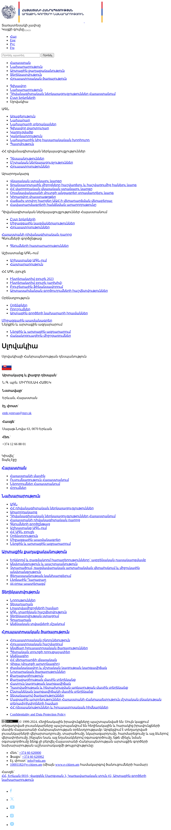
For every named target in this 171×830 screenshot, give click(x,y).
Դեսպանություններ (27, 158)
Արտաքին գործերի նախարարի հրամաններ (49, 313)
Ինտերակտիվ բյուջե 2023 (32, 279)
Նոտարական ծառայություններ (37, 671)
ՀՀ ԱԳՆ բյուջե (22, 532)
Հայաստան (20, 63)
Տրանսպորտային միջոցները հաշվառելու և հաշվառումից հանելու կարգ (73, 185)
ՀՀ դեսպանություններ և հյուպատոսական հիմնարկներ (59, 707)
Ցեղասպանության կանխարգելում (40, 576)
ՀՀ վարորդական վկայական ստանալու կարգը (51, 189)
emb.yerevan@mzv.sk (16, 413)
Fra (12, 48)
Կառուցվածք (21, 132)
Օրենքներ (18, 305)
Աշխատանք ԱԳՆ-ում (28, 260)
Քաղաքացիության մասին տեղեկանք (43, 679)
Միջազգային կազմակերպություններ (42, 223)
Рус (12, 44)
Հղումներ (18, 488)
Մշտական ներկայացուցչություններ (41, 162)
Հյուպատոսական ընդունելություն (40, 640)
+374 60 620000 (30, 752)
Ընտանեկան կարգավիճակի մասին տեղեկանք (51, 691)
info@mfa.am (36, 760)
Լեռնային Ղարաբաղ (28, 579)
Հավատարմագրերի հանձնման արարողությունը (53, 204)
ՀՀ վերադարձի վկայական (33, 660)
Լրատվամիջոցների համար (34, 608)
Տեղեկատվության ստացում (34, 616)
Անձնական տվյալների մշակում (37, 624)
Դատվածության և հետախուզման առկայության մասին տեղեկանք (69, 687)
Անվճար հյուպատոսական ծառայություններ (49, 648)
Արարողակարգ (23, 512)
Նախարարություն (26, 66)
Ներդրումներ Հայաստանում (35, 484)
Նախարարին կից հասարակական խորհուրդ (50, 140)
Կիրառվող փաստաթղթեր (33, 197)
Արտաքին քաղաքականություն (37, 70)
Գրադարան (20, 620)
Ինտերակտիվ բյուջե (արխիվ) (36, 283)
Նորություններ (22, 600)
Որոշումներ (20, 309)
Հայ (13, 36)
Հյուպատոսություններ (30, 166)
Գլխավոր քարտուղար (29, 128)
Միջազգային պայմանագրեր (27, 320)
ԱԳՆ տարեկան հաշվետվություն (38, 612)
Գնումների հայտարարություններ (39, 245)
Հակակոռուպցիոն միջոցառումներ (40, 335)
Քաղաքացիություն (26, 675)
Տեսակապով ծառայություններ (37, 695)
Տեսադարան (21, 604)
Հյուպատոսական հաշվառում (36, 644)
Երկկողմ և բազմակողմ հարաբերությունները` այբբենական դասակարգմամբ (78, 560)
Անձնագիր (19, 656)
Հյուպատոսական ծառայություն (38, 78)
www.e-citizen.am (67, 764)
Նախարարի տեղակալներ (33, 124)
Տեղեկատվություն (26, 74)
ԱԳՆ (14, 504)
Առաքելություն (22, 116)
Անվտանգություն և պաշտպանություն (44, 564)
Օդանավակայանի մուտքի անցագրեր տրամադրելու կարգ (62, 193)
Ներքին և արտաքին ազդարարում (40, 331)
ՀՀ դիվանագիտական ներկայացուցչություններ (52, 508)
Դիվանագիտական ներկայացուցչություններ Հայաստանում (63, 94)
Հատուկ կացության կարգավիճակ (40, 683)
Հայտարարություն (26, 264)
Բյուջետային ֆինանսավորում (36, 286)
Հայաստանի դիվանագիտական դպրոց (37, 234)
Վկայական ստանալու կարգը (36, 181)
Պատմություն (22, 144)
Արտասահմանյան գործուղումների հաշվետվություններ (59, 290)
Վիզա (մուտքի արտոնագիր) (35, 664)
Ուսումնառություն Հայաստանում (39, 480)
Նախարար (20, 120)
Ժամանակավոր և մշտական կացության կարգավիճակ (58, 668)
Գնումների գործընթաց (30, 524)
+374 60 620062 (33, 756)
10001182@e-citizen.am (26, 764)
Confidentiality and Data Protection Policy (38, 714)
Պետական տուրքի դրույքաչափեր (40, 652)
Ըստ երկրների (22, 97)
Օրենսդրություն (24, 536)
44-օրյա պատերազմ (27, 583)
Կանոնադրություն (26, 136)
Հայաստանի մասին (27, 476)
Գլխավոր (18, 86)
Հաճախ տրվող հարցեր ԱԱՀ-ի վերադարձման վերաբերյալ (61, 201)
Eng (12, 40)
